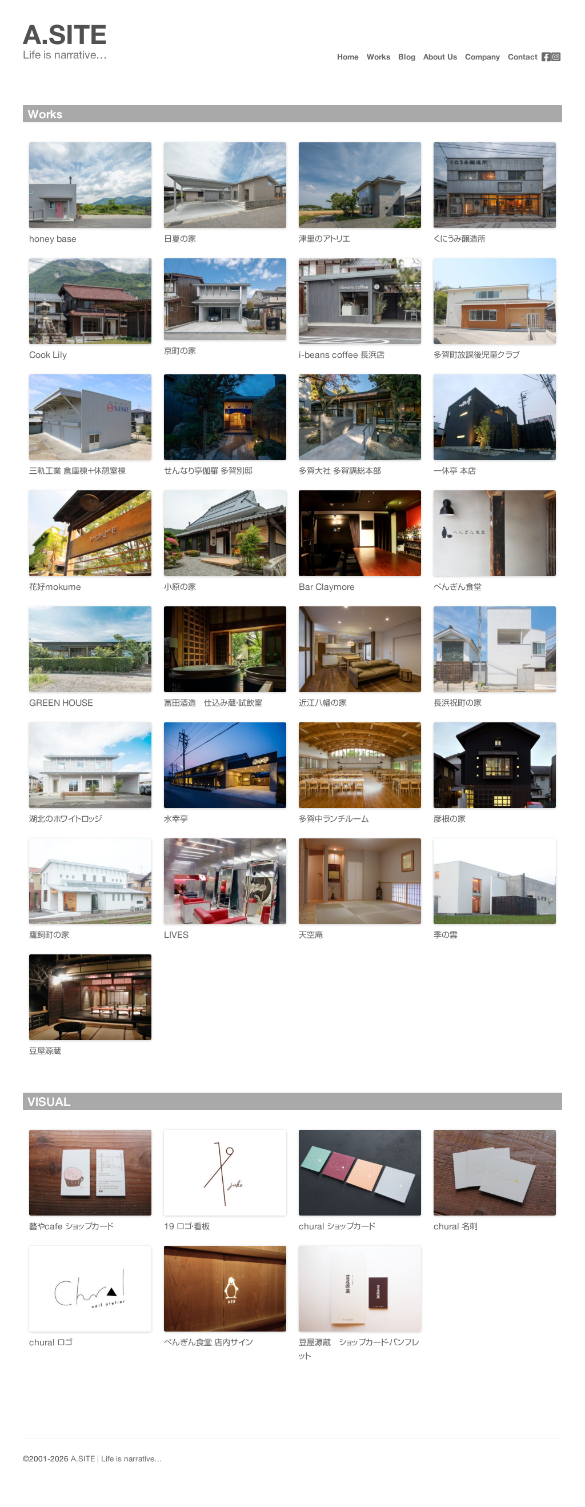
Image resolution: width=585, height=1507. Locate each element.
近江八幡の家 (323, 702)
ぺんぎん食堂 (458, 586)
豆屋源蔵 (45, 1051)
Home (348, 57)
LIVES (176, 935)
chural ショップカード (337, 1226)
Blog (406, 57)
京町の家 (180, 350)
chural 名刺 (456, 1226)
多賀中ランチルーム (333, 819)
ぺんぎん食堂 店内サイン (208, 1342)
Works (378, 57)
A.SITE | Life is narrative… (116, 1459)
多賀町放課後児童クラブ (477, 354)
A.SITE (65, 34)
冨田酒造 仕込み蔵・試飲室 (213, 702)
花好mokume (55, 586)
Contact (523, 57)
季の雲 (446, 935)
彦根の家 (450, 819)
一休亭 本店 (455, 470)
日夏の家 (180, 238)
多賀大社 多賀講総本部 (340, 470)
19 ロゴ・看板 (187, 1226)
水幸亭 (176, 819)
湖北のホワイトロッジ (65, 819)
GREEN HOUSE (61, 702)
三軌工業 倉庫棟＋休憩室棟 (77, 470)
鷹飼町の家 (49, 935)
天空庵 (311, 935)
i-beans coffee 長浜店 (341, 354)
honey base (53, 238)
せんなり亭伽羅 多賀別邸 (208, 470)
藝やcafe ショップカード (71, 1226)
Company (482, 57)
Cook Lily (48, 354)
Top (558, 1480)
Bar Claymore (327, 586)
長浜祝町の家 (458, 702)
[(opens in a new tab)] (546, 56)
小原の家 (180, 586)
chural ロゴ (50, 1342)
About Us (440, 57)
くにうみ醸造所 (460, 238)
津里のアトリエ (324, 238)
